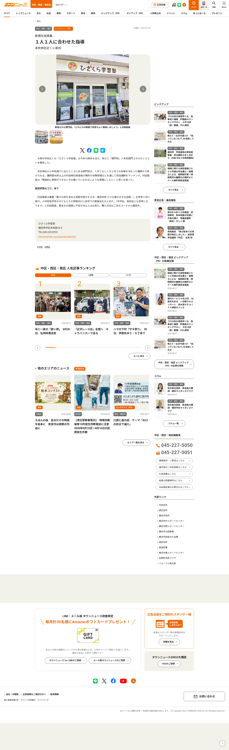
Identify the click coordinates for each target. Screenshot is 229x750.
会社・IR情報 (12, 694)
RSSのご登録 (168, 663)
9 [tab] (127, 347)
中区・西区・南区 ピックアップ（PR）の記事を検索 (173, 364)
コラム (184, 13)
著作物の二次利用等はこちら (173, 467)
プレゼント (217, 13)
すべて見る (173, 190)
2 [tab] (60, 347)
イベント (171, 13)
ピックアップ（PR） (111, 13)
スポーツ (71, 13)
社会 (49, 13)
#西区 (47, 247)
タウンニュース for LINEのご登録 (65, 660)
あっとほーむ (199, 13)
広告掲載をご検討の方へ (34, 694)
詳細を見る (168, 642)
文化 (38, 13)
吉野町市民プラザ (167, 558)
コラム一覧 (173, 423)
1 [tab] (50, 347)
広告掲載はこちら (167, 474)
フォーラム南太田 (167, 563)
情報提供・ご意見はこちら (171, 460)
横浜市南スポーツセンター (171, 553)
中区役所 (163, 505)
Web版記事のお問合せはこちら (174, 487)
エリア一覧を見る (135, 442)
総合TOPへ (60, 5)
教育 (59, 13)
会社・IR (204, 7)
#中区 (40, 247)
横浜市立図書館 (166, 531)
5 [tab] (88, 347)
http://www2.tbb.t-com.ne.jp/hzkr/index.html (57, 237)
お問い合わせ (207, 696)
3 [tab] (69, 347)
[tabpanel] (92, 91)
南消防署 (163, 547)
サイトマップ (43, 700)
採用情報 (54, 694)
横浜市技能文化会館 (168, 537)
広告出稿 (161, 4)
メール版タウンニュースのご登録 (109, 660)
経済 (93, 13)
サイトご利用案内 (28, 700)
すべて (7, 13)
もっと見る (139, 356)
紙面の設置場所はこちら (170, 480)
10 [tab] (136, 347)
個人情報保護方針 (11, 700)
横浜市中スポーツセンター (171, 521)
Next (143, 89)
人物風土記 (155, 13)
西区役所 (163, 510)
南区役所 (163, 542)
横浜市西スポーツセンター (171, 526)
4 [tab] (79, 347)
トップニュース (23, 13)
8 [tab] (117, 347)
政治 (83, 13)
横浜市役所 (164, 515)
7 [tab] (108, 347)
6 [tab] (98, 347)
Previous (42, 89)
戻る (39, 21)
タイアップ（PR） (135, 13)
